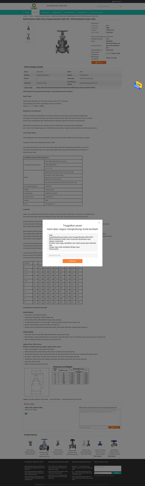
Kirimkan (72, 261)
